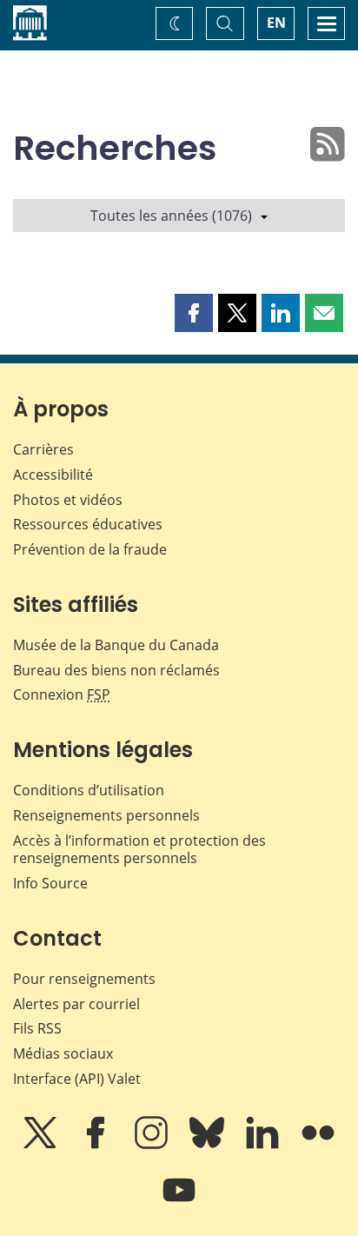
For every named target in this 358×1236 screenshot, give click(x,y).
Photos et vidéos (68, 499)
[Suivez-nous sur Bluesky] (208, 1144)
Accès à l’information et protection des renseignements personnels (139, 849)
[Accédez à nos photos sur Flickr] (318, 1144)
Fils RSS (37, 1028)
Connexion (61, 694)
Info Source (50, 883)
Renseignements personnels (106, 815)
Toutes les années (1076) (171, 215)
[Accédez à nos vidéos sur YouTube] (179, 1202)
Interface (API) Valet (77, 1078)
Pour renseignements (84, 978)
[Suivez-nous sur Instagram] (153, 1144)
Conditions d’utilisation (88, 790)
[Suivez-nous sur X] (42, 1144)
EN (276, 22)
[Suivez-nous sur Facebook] (97, 1144)
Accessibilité (53, 474)
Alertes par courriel (76, 1003)
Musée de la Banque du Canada (116, 645)
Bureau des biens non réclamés (116, 670)
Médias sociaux (63, 1053)
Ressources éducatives (87, 524)
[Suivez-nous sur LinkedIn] (264, 1144)
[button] (194, 313)
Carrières (43, 449)
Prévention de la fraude (90, 549)
